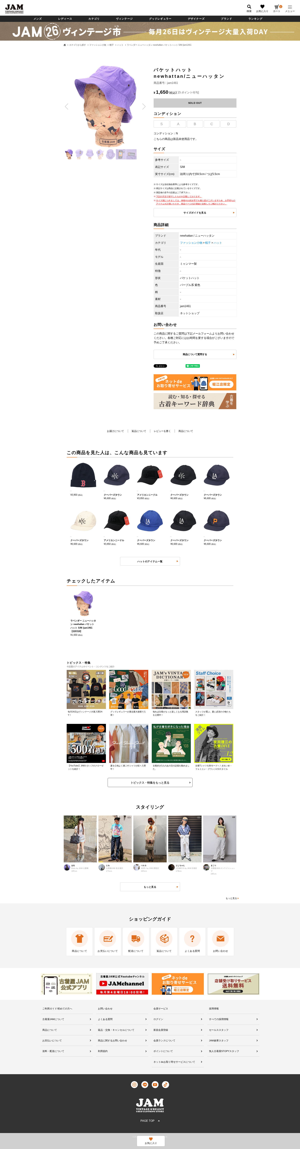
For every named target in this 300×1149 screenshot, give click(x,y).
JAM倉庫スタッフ (218, 1040)
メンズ (38, 18)
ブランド (226, 18)
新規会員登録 (160, 1030)
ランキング (255, 18)
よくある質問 (105, 1019)
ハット (120, 45)
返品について (139, 431)
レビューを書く (162, 431)
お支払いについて (52, 1040)
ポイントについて (163, 1051)
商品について (185, 431)
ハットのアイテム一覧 (150, 561)
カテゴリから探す (77, 45)
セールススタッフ (218, 1030)
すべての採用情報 (218, 1019)
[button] (66, 107)
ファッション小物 (97, 45)
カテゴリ (94, 18)
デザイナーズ (196, 18)
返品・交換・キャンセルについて (116, 1030)
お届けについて (115, 431)
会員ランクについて (164, 1040)
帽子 (112, 45)
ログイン (158, 1019)
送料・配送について (53, 1051)
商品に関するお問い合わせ (112, 1040)
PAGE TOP (147, 1120)
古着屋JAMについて (53, 1019)
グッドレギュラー (160, 18)
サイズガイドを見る (195, 212)
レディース (65, 18)
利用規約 (103, 1051)
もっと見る (231, 898)
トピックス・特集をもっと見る (150, 782)
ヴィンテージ (124, 18)
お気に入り (262, 11)
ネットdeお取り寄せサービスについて (174, 1061)
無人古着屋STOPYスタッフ (224, 1051)
